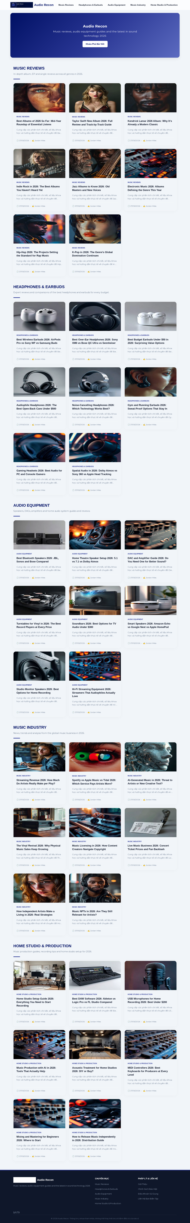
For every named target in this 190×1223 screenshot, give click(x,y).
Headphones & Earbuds (91, 5)
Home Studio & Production (164, 5)
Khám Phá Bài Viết (95, 44)
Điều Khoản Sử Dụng (148, 1194)
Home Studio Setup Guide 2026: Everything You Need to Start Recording (35, 1002)
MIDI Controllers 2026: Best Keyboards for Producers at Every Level (148, 1071)
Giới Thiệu (142, 1184)
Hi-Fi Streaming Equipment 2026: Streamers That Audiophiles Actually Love (93, 693)
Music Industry (138, 5)
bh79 (16, 1212)
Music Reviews (66, 5)
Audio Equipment (116, 5)
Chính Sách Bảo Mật (147, 1189)
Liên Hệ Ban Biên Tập (148, 1199)
